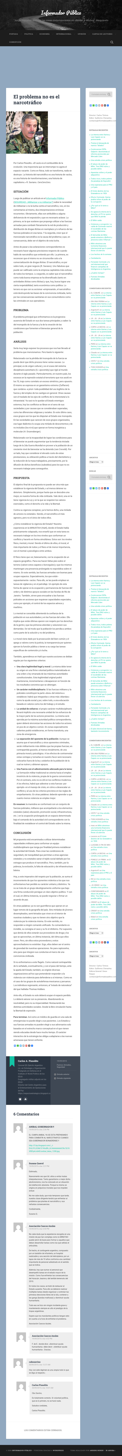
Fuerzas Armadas (64, 1065)
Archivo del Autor (20, 1099)
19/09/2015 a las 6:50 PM (39, 1229)
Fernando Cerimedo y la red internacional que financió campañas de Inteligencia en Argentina (101, 265)
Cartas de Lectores (102, 34)
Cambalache (96, 258)
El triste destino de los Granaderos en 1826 (100, 192)
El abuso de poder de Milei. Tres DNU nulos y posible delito (100, 166)
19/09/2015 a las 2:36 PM (39, 1130)
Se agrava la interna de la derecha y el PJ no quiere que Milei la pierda (101, 214)
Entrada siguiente (64, 1078)
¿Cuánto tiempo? (97, 273)
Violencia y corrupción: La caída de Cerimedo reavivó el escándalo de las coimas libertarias (101, 227)
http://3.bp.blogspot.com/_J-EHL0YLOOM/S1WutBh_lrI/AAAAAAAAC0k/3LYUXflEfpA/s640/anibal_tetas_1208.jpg (49, 1148)
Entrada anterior (63, 1074)
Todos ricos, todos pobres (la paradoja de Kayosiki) (101, 180)
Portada (13, 34)
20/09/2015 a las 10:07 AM (42, 1388)
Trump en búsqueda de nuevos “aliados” (100, 144)
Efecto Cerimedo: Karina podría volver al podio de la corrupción (100, 199)
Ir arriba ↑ (111, 1450)
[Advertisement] (61, 64)
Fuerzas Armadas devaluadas (98, 278)
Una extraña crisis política (101, 160)
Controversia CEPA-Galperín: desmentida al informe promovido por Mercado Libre (100, 152)
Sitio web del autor (25, 1099)
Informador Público (61, 12)
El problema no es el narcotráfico (36, 99)
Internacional (63, 34)
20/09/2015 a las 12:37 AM (39, 1365)
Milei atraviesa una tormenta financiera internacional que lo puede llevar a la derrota (101, 247)
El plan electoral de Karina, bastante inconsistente (101, 730)
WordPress (58, 1450)
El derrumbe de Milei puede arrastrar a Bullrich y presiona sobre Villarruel (101, 237)
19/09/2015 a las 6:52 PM (42, 1339)
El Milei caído (96, 220)
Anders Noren (97, 1450)
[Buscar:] (100, 94)
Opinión (82, 34)
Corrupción (15, 42)
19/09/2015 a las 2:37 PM (39, 1166)
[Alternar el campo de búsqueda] (112, 42)
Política (28, 34)
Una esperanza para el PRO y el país (101, 872)
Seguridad (61, 1067)
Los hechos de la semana (101, 254)
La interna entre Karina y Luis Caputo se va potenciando (100, 137)
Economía (45, 34)
